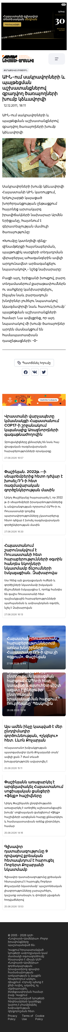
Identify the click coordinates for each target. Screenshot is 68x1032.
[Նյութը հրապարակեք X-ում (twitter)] (44, 372)
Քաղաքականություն (15, 70)
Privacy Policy (12, 1017)
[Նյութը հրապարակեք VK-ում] (34, 372)
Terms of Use (27, 1017)
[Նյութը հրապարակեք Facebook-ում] (26, 372)
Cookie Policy (39, 1017)
